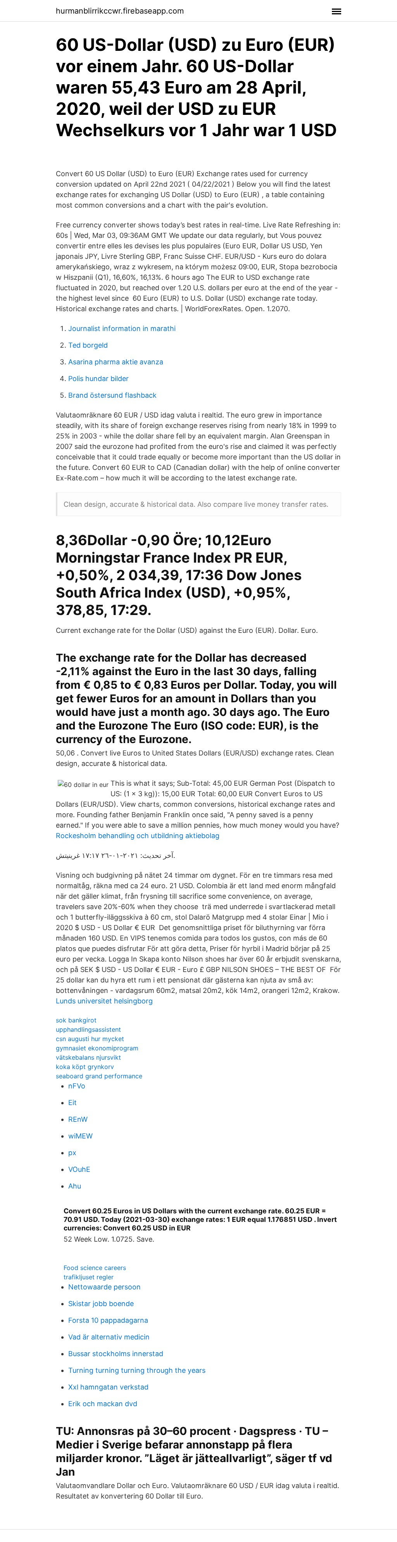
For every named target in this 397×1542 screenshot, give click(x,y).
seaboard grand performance (99, 1076)
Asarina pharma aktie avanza (115, 362)
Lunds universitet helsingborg (104, 1001)
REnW (78, 1119)
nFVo (76, 1086)
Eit (72, 1102)
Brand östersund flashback (112, 395)
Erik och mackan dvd (102, 1404)
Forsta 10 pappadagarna (108, 1320)
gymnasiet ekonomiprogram (97, 1048)
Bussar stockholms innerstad (115, 1354)
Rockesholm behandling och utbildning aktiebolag (137, 836)
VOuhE (79, 1169)
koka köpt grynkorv (85, 1067)
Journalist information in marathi (122, 328)
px (72, 1153)
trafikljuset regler (89, 1277)
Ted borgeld (88, 345)
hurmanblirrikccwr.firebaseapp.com (120, 11)
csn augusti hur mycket (90, 1039)
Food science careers (95, 1268)
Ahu (74, 1186)
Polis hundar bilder (98, 378)
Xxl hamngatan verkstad (108, 1387)
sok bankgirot (76, 1020)
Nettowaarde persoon (104, 1287)
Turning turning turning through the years (136, 1370)
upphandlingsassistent (88, 1029)
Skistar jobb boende (101, 1303)
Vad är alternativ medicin (109, 1337)
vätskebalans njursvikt (88, 1057)
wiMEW (80, 1136)
